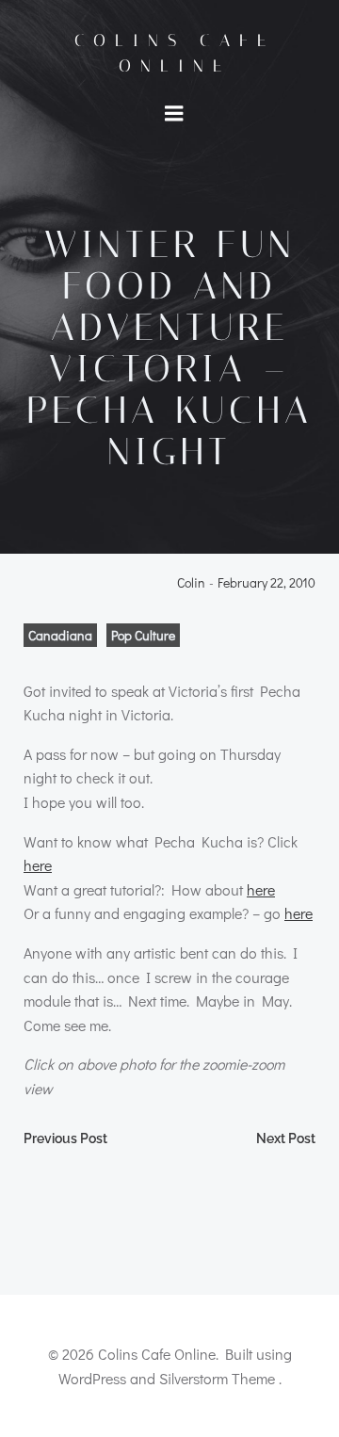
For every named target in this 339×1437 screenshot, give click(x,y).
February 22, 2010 (266, 583)
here (38, 865)
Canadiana (60, 635)
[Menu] (174, 114)
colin (191, 583)
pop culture (143, 635)
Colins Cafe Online (174, 53)
